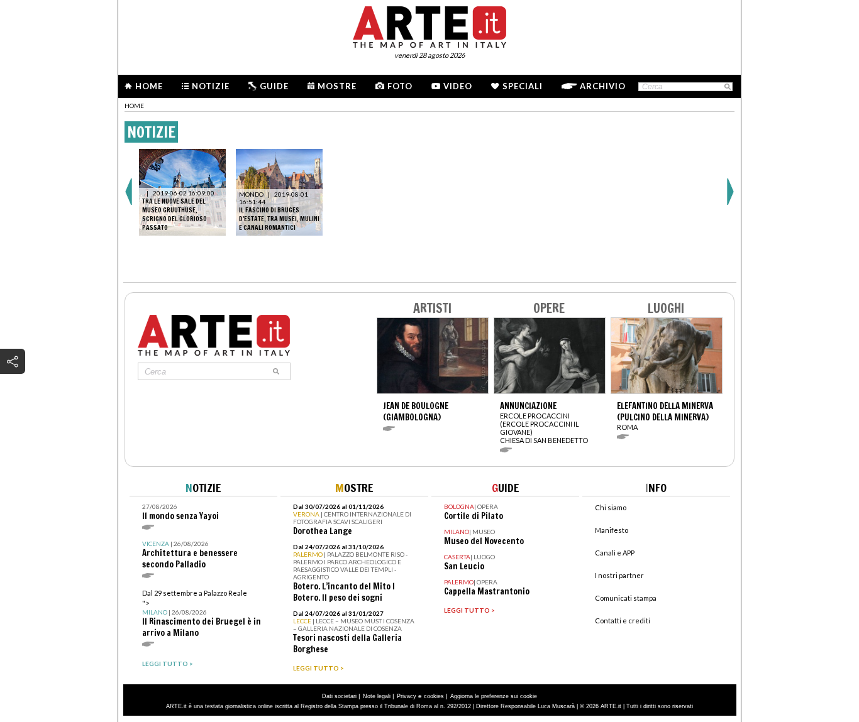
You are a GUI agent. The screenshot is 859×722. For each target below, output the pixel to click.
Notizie (211, 86)
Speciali (522, 86)
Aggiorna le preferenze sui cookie (493, 696)
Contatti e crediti (622, 620)
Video (457, 86)
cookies (434, 696)
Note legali (377, 696)
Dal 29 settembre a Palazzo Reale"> (201, 613)
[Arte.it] (429, 25)
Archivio (603, 86)
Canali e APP (615, 553)
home (134, 105)
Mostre (337, 86)
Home (149, 86)
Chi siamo (610, 507)
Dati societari (339, 696)
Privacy (406, 696)
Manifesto (611, 530)
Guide (274, 86)
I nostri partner (619, 575)
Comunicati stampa (626, 598)
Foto (400, 86)
